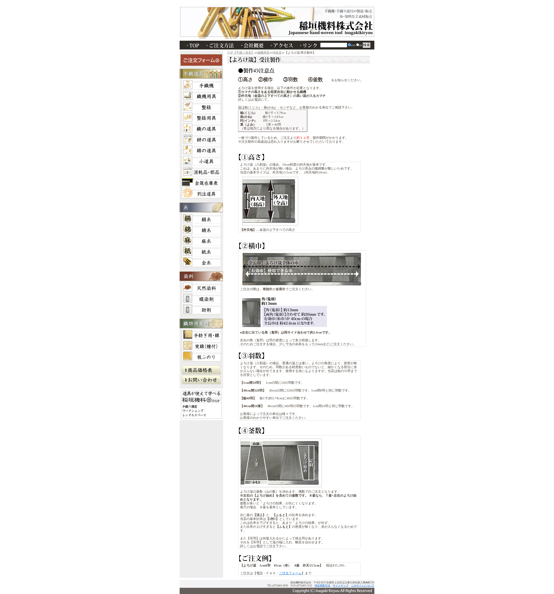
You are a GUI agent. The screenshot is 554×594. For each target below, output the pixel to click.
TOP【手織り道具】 (240, 52)
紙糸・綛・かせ (201, 250)
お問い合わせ (201, 380)
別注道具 (201, 192)
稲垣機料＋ (201, 404)
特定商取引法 (322, 585)
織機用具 (263, 52)
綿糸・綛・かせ (201, 229)
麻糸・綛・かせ (201, 240)
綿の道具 (201, 149)
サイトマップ (340, 585)
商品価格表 (201, 371)
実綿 (201, 345)
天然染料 (201, 287)
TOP (191, 45)
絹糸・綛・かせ (201, 218)
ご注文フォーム (290, 573)
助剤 (201, 308)
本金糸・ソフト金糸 (201, 261)
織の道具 (201, 127)
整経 (201, 106)
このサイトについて (362, 585)
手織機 (201, 84)
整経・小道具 (201, 117)
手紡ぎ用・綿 (201, 334)
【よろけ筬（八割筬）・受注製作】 (298, 59)
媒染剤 (201, 298)
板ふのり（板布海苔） (201, 356)
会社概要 (253, 45)
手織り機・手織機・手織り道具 (277, 23)
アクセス (282, 45)
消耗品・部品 (201, 171)
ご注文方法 (220, 45)
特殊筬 (277, 52)
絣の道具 (201, 138)
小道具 (201, 160)
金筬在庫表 (201, 181)
